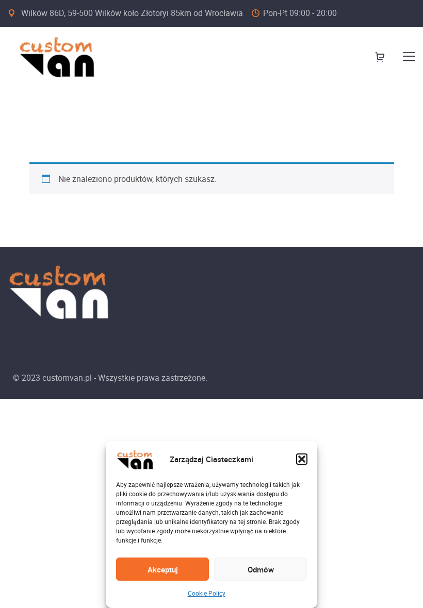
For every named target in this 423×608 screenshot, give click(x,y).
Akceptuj (163, 569)
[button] (302, 459)
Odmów (261, 569)
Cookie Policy (206, 593)
